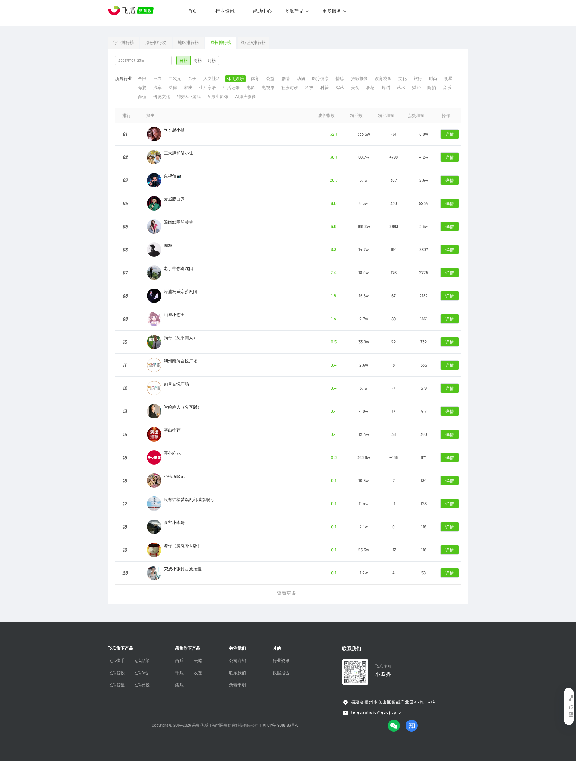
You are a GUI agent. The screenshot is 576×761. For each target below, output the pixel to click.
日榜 (183, 60)
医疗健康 (320, 78)
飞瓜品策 (141, 660)
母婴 (142, 87)
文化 (402, 78)
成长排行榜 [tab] (220, 42)
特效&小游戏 (189, 96)
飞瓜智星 (116, 684)
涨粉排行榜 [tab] (156, 42)
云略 (198, 660)
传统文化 (161, 96)
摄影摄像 (359, 78)
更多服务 (331, 10)
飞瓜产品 (294, 10)
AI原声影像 (245, 96)
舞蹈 (386, 87)
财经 (416, 87)
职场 (370, 87)
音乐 (447, 87)
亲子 (192, 78)
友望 (198, 672)
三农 (157, 78)
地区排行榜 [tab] (188, 42)
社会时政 (289, 87)
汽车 (157, 87)
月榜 (212, 60)
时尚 (433, 78)
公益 (270, 78)
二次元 (175, 78)
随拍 (432, 87)
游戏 (188, 87)
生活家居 (207, 87)
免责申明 (237, 684)
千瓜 (179, 672)
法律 (173, 87)
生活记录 (231, 87)
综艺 (340, 87)
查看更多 (286, 593)
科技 (309, 87)
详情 (450, 134)
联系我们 (237, 672)
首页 (192, 10)
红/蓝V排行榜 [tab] (253, 42)
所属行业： (125, 78)
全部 (142, 78)
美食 (355, 87)
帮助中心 (262, 10)
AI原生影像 (218, 96)
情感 (340, 78)
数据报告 (281, 672)
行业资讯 (225, 10)
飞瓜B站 (140, 672)
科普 (324, 87)
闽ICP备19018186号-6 (280, 725)
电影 (251, 87)
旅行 (418, 78)
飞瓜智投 (116, 672)
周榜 (198, 60)
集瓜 (179, 684)
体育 (255, 78)
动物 (301, 78)
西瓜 (179, 660)
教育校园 (383, 78)
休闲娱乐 (235, 78)
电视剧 (268, 87)
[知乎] (412, 726)
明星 (448, 78)
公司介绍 (237, 660)
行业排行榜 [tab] (123, 42)
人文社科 (211, 78)
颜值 (142, 96)
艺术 (401, 87)
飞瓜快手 (116, 660)
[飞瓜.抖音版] (132, 11)
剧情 (285, 78)
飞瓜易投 (141, 684)
